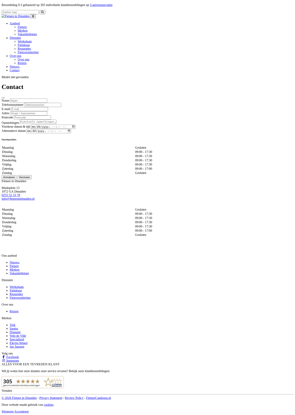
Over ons (23, 59)
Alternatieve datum (14, 130)
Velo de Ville (18, 335)
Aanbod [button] (15, 23)
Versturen (24, 177)
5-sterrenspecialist (101, 5)
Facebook (12, 357)
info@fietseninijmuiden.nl (18, 198)
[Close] (3, 97)
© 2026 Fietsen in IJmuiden (19, 398)
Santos (14, 328)
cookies (48, 404)
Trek (12, 325)
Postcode (7, 117)
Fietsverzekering (28, 52)
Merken (22, 30)
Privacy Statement (50, 398)
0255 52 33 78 (11, 195)
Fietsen (22, 27)
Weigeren (8, 411)
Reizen (22, 63)
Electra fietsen (18, 343)
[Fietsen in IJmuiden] (16, 16)
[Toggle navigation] (33, 16)
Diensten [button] (15, 37)
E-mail (6, 109)
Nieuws (14, 66)
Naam (5, 100)
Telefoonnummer (12, 104)
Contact (14, 70)
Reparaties (24, 48)
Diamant (15, 332)
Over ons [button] (15, 56)
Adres (5, 113)
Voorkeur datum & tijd (16, 126)
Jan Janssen (17, 346)
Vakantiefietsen (27, 34)
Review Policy (74, 398)
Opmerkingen (10, 122)
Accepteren (21, 411)
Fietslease (24, 45)
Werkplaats (25, 41)
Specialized (17, 339)
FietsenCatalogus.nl (98, 398)
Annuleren (9, 177)
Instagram (12, 360)
